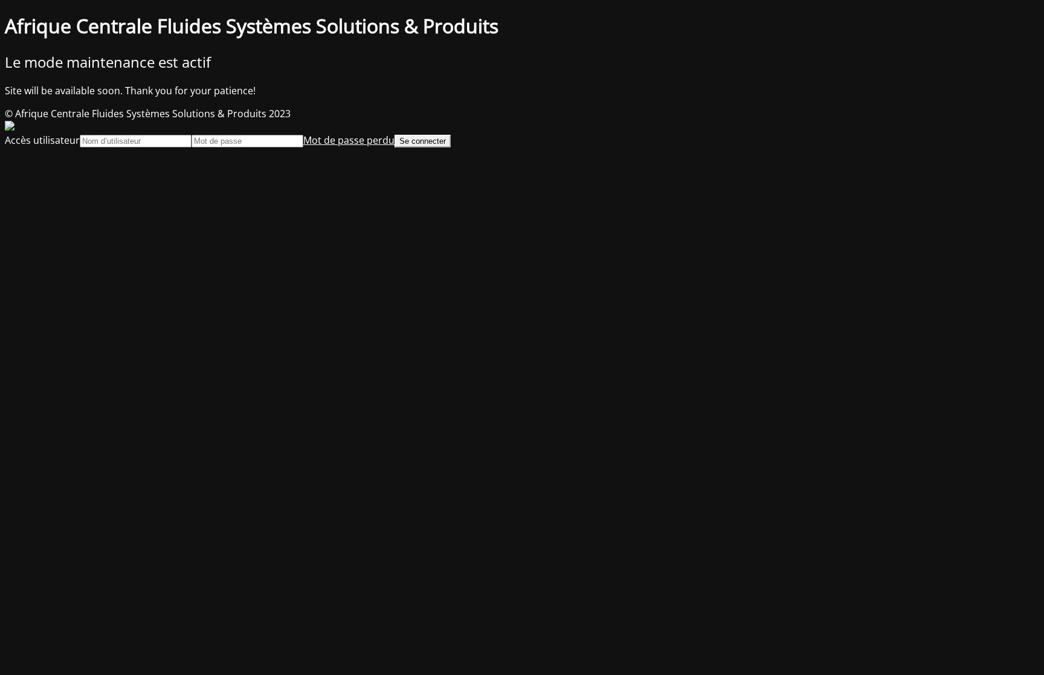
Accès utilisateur (42, 140)
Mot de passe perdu (349, 140)
